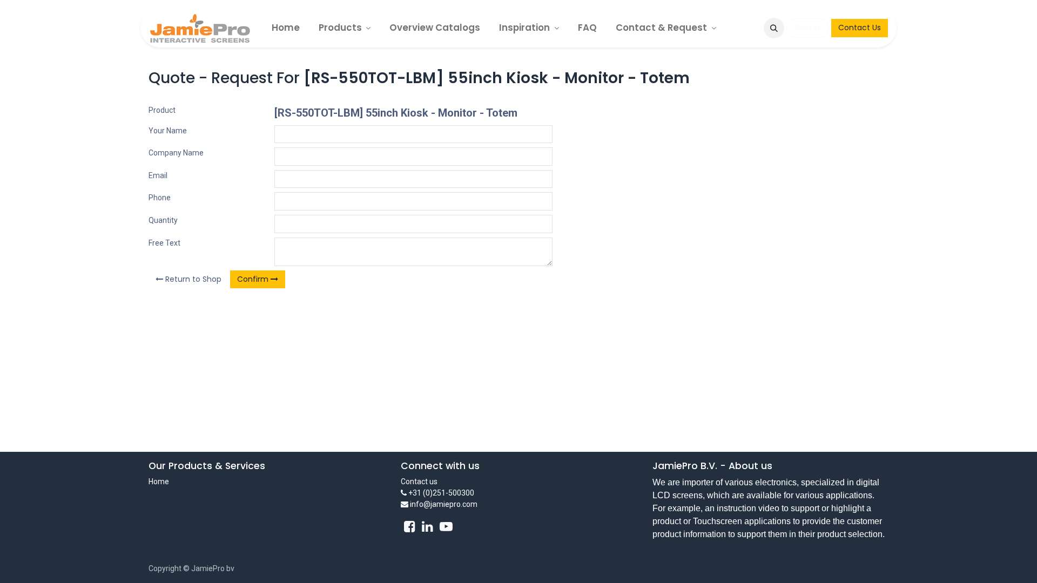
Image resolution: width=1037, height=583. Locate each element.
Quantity (163, 220)
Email (158, 175)
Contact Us (859, 27)
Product (162, 110)
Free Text (164, 243)
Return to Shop (192, 279)
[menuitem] (285, 28)
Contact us (419, 481)
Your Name (168, 130)
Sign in (808, 27)
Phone (160, 197)
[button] (774, 28)
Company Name (176, 152)
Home (159, 481)
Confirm (254, 279)
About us (750, 465)
